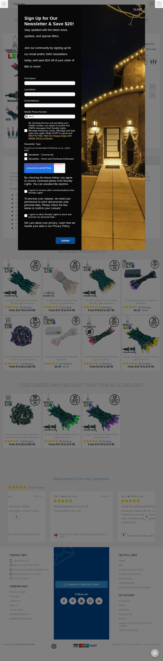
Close (137, 9)
